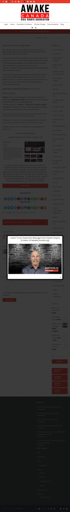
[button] (35, 27)
